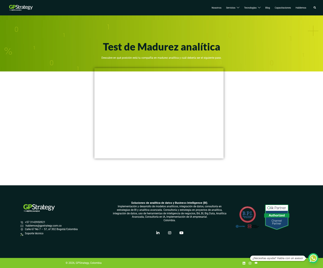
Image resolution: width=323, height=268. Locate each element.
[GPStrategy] (21, 7)
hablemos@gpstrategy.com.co (43, 225)
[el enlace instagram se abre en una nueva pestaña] (250, 262)
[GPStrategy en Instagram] (169, 233)
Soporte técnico (34, 233)
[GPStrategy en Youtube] (181, 233)
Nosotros (216, 7)
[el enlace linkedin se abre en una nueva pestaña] (244, 262)
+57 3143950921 (35, 222)
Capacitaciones (283, 7)
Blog (267, 7)
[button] (315, 7)
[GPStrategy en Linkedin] (157, 233)
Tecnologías (250, 7)
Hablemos (301, 7)
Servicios (230, 7)
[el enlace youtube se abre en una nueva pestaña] (256, 262)
